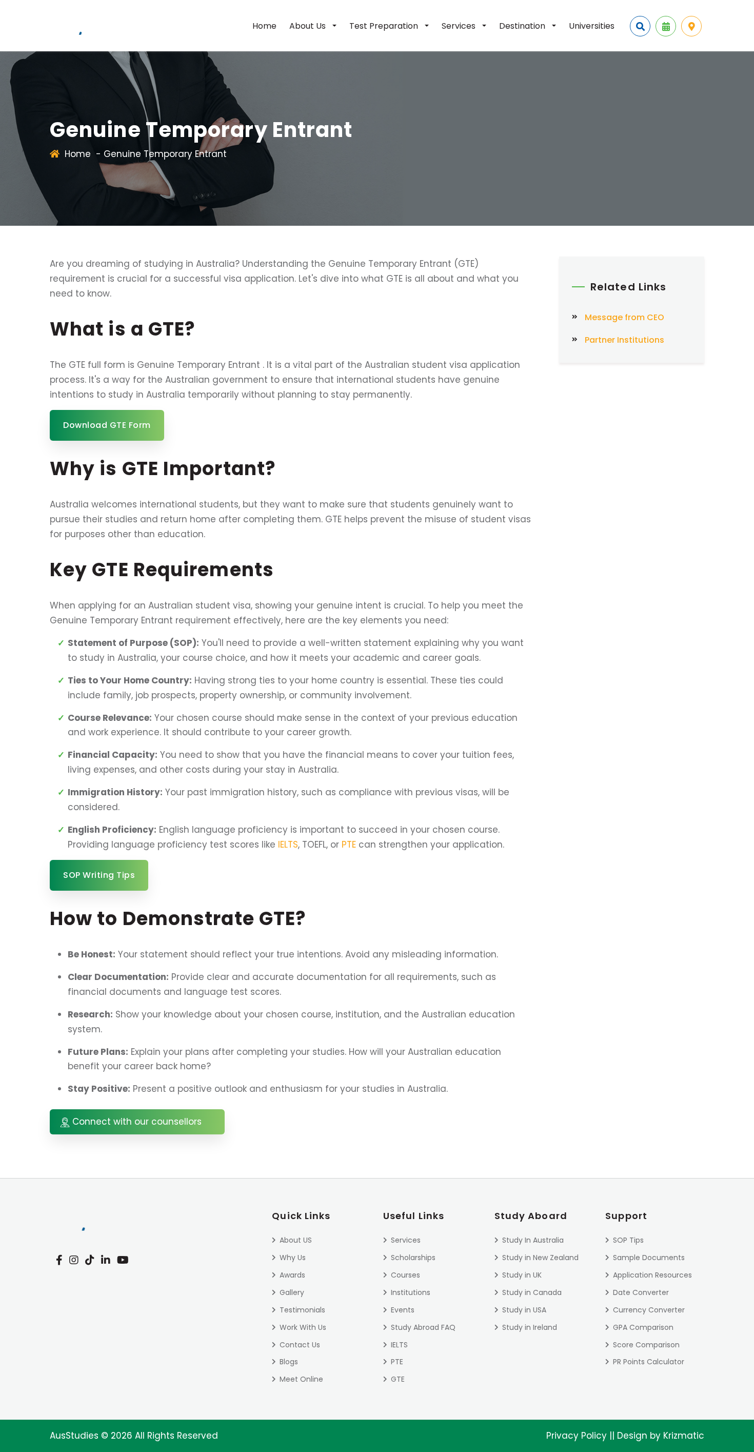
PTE (349, 844)
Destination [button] (523, 26)
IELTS (288, 844)
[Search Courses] (640, 26)
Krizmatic (683, 1435)
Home (264, 26)
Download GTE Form (107, 425)
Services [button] (460, 26)
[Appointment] (666, 26)
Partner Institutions (624, 340)
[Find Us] (691, 26)
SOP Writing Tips (99, 875)
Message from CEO (624, 317)
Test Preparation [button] (384, 26)
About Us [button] (308, 26)
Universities (591, 26)
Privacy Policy (576, 1435)
